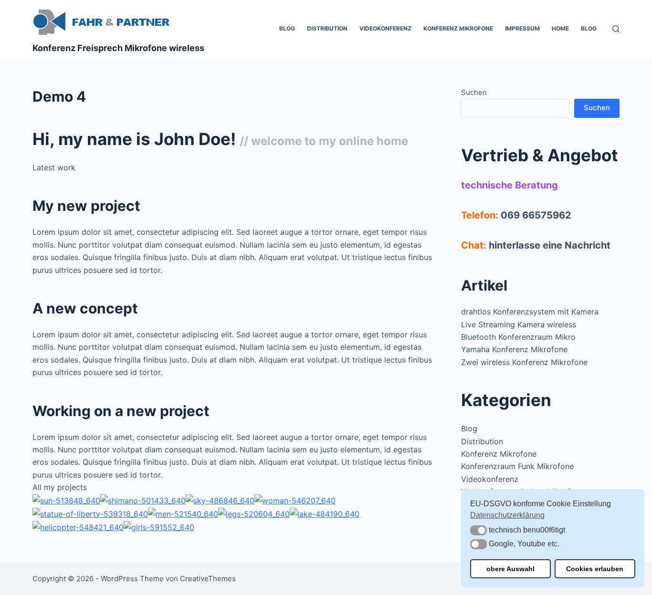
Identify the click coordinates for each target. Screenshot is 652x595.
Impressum (522, 28)
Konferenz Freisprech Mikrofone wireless (118, 48)
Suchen (474, 92)
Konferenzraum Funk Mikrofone (517, 466)
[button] (478, 530)
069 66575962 (536, 215)
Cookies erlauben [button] (594, 569)
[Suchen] (616, 28)
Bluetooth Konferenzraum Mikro (518, 337)
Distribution (327, 28)
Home (560, 28)
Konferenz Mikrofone (458, 28)
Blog (287, 28)
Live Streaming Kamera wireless (518, 324)
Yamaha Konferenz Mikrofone (514, 349)
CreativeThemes (208, 578)
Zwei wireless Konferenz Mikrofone (524, 362)
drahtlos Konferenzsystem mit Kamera (530, 311)
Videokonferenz (385, 28)
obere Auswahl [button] (510, 569)
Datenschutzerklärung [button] (507, 515)
